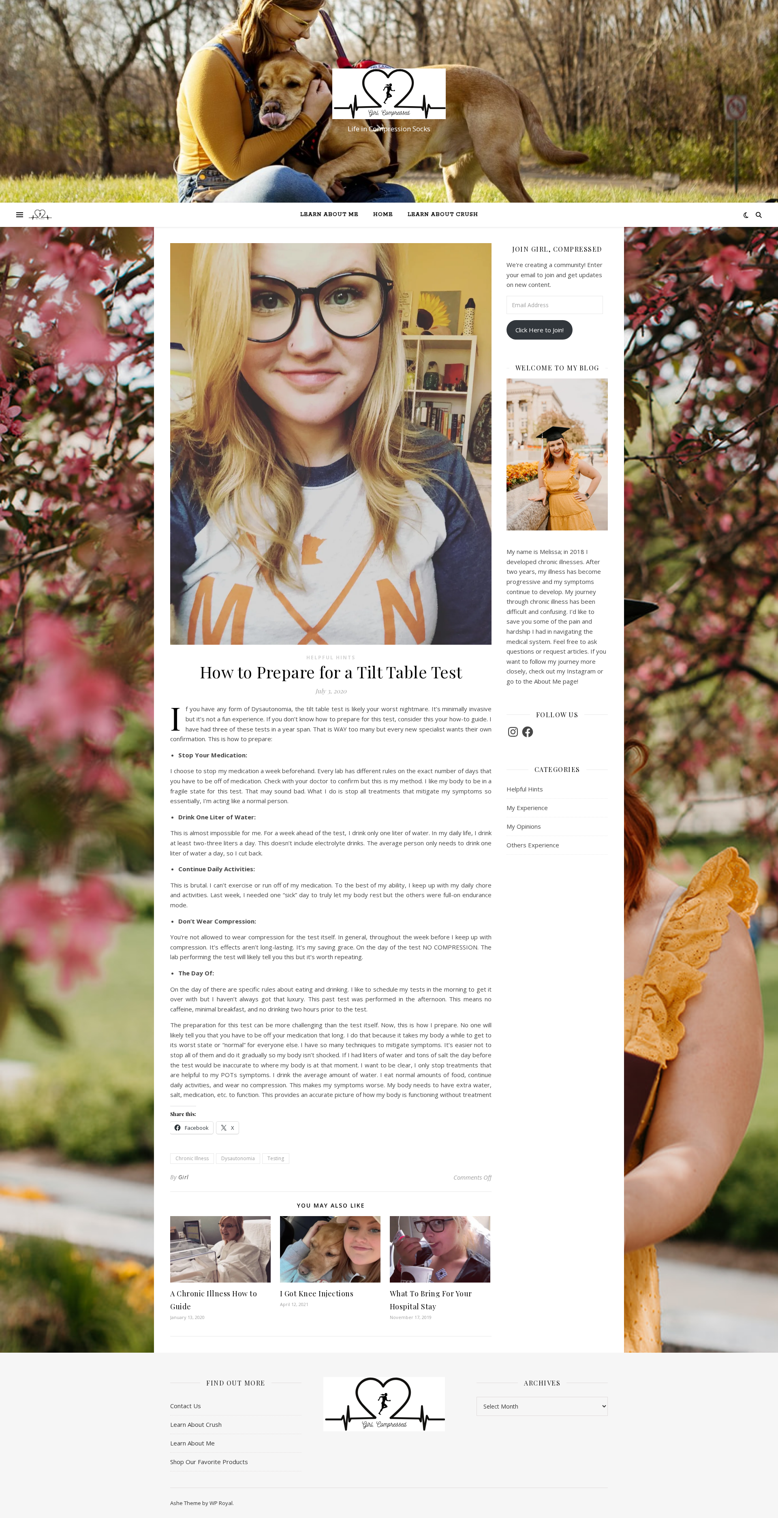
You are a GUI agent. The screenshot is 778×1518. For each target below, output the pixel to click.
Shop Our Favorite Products (209, 1462)
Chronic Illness (192, 1158)
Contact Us (185, 1406)
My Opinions (524, 826)
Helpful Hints (330, 657)
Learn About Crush (443, 214)
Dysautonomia (238, 1158)
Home (383, 214)
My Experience (527, 808)
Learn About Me (329, 214)
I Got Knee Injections (317, 1293)
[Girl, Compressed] (389, 93)
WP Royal (221, 1503)
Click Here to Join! (539, 330)
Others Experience (533, 845)
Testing (275, 1158)
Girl (183, 1177)
